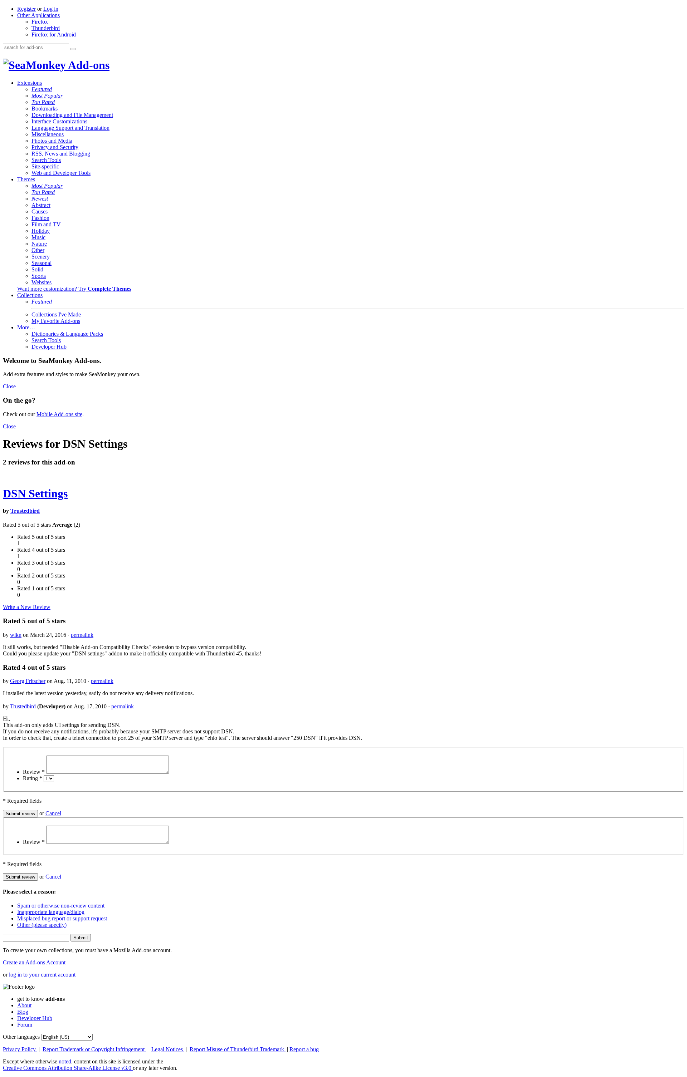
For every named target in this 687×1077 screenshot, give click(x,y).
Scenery (40, 257)
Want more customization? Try (74, 289)
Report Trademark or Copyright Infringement (94, 1049)
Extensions (29, 83)
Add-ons (87, 65)
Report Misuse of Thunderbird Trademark (238, 1049)
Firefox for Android (53, 34)
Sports (38, 276)
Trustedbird (25, 511)
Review (34, 772)
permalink (82, 635)
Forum (24, 1025)
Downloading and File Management (72, 115)
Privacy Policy (20, 1049)
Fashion (40, 218)
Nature (39, 244)
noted (65, 1061)
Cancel (53, 813)
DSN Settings (35, 493)
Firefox (39, 22)
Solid (37, 269)
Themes (26, 179)
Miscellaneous (47, 134)
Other (37, 250)
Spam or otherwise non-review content (60, 906)
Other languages (21, 1037)
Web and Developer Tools (61, 173)
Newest (39, 199)
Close (9, 386)
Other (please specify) (42, 925)
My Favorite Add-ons (55, 321)
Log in (50, 9)
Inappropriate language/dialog (50, 912)
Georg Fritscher (27, 681)
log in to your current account (42, 975)
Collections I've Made (56, 314)
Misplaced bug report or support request (62, 918)
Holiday (40, 231)
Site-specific (45, 166)
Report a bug (304, 1049)
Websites (41, 282)
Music (38, 237)
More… (26, 327)
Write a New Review (26, 607)
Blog (22, 1012)
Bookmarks (44, 108)
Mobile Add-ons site (59, 414)
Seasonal (41, 263)
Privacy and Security (54, 147)
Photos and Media (51, 141)
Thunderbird (45, 28)
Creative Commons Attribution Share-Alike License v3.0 (68, 1068)
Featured (41, 89)
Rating (32, 778)
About (24, 1005)
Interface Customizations (59, 121)
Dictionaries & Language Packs (67, 334)
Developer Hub (49, 347)
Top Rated (43, 102)
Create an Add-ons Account (34, 962)
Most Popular (47, 96)
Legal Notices (167, 1049)
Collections (30, 295)
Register (26, 9)
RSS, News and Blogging (60, 154)
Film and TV (46, 224)
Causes (39, 211)
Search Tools (46, 160)
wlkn (15, 635)
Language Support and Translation (70, 128)
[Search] (73, 49)
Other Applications (38, 15)
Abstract (40, 205)
